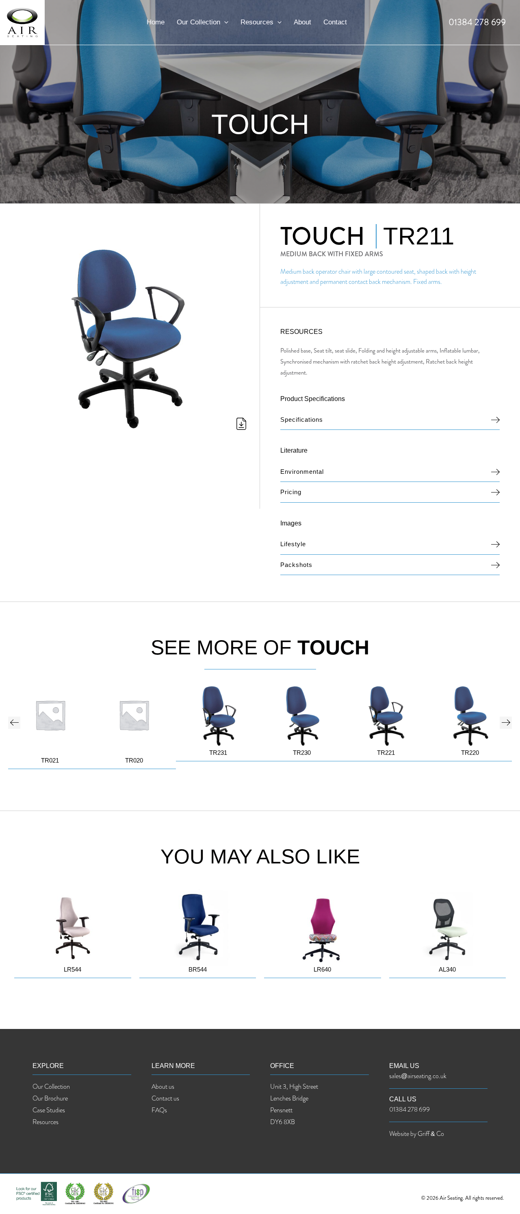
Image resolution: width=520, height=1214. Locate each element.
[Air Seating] (22, 21)
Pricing (290, 491)
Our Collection (198, 22)
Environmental (302, 471)
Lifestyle (293, 544)
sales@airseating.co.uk (417, 1076)
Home (156, 22)
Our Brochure (50, 1098)
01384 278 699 (477, 22)
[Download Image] (123, 426)
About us (163, 1086)
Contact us (165, 1098)
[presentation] (14, 723)
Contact (335, 22)
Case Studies (48, 1110)
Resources (256, 22)
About (302, 22)
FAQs (159, 1110)
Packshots (296, 564)
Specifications (301, 419)
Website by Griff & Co (416, 1133)
